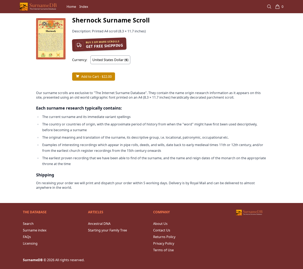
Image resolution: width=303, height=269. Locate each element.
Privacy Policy (163, 243)
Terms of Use (163, 250)
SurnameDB (33, 260)
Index (83, 6)
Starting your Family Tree (107, 230)
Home (71, 6)
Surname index (34, 230)
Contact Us (161, 230)
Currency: (79, 60)
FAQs (27, 237)
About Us (160, 223)
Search (28, 223)
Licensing (30, 243)
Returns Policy (164, 237)
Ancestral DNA (99, 223)
